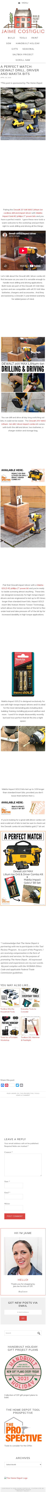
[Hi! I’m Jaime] (23, 1256)
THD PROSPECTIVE (27, 1093)
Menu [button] (25, 3)
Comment (8, 1152)
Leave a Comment (23, 1095)
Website (7, 1203)
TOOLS (36, 1093)
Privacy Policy (23, 1491)
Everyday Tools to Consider (28, 1010)
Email (7, 1192)
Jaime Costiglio (23, 20)
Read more (23, 1291)
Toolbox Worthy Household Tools (8, 1010)
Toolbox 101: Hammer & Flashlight (30, 1038)
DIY (18, 1093)
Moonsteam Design (23, 1489)
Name (7, 1181)
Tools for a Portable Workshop (9, 1038)
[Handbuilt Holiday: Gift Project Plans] (23, 1372)
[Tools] (23, 1429)
